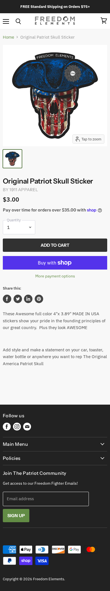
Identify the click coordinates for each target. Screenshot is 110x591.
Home (8, 37)
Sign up (16, 515)
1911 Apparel (23, 189)
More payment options (55, 276)
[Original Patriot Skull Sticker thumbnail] (12, 159)
